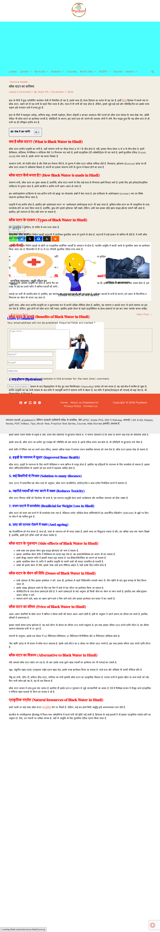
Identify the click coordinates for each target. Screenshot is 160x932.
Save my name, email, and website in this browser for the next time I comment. (60, 378)
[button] (29, 71)
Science (56, 71)
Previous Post (18, 314)
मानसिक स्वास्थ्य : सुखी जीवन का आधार (28, 282)
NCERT (103, 71)
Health (24, 81)
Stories (118, 71)
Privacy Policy (72, 406)
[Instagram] (34, 402)
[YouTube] (30, 402)
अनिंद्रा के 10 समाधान (118, 282)
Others (130, 71)
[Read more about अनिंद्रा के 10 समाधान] (128, 265)
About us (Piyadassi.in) (84, 402)
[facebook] (20, 402)
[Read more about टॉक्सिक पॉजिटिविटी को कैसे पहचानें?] (77, 271)
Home (13, 81)
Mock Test (86, 71)
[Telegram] (39, 402)
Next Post (144, 314)
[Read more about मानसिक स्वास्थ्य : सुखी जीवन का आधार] (32, 264)
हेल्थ (124, 100)
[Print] (55, 239)
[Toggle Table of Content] (35, 132)
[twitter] (25, 402)
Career (24, 71)
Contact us (90, 406)
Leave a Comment (20, 91)
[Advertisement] (80, 43)
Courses (72, 71)
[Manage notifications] (152, 925)
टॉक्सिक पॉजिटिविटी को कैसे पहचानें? (78, 295)
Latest (13, 71)
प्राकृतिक (46, 707)
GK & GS (40, 71)
